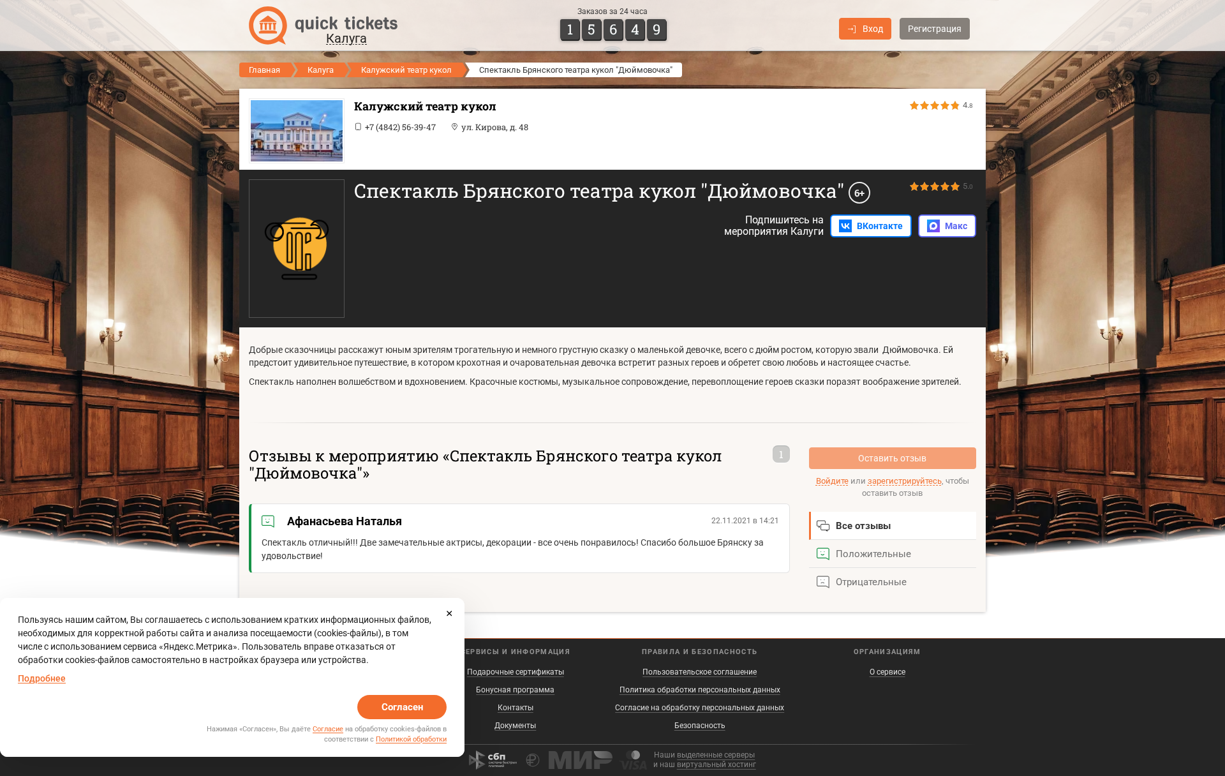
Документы (515, 725)
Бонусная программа (515, 689)
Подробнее (42, 678)
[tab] (893, 526)
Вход (873, 29)
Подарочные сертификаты (515, 672)
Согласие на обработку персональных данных (699, 707)
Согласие (328, 729)
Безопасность (699, 725)
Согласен (402, 707)
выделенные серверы (716, 754)
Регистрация (934, 29)
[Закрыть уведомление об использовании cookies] (449, 613)
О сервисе (887, 672)
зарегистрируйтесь (905, 481)
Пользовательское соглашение (699, 672)
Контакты (515, 707)
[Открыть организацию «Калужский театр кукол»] (293, 130)
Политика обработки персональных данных (700, 689)
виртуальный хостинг (716, 764)
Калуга (321, 70)
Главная (264, 70)
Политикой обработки (411, 739)
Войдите (832, 481)
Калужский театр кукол (406, 70)
